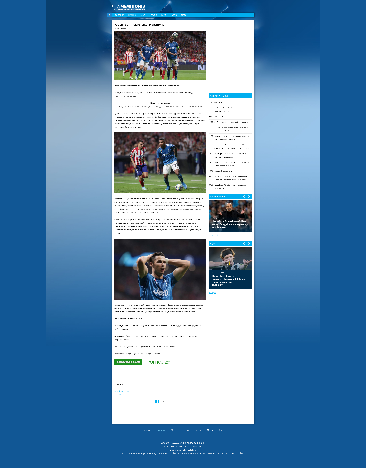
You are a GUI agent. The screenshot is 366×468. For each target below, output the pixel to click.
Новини (132, 15)
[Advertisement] (230, 41)
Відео (184, 15)
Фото (174, 15)
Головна (119, 15)
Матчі (144, 15)
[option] (230, 268)
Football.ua (238, 453)
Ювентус (118, 394)
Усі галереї (213, 235)
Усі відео (212, 292)
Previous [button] (244, 196)
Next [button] (249, 196)
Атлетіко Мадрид (121, 391)
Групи (154, 15)
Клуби (164, 15)
